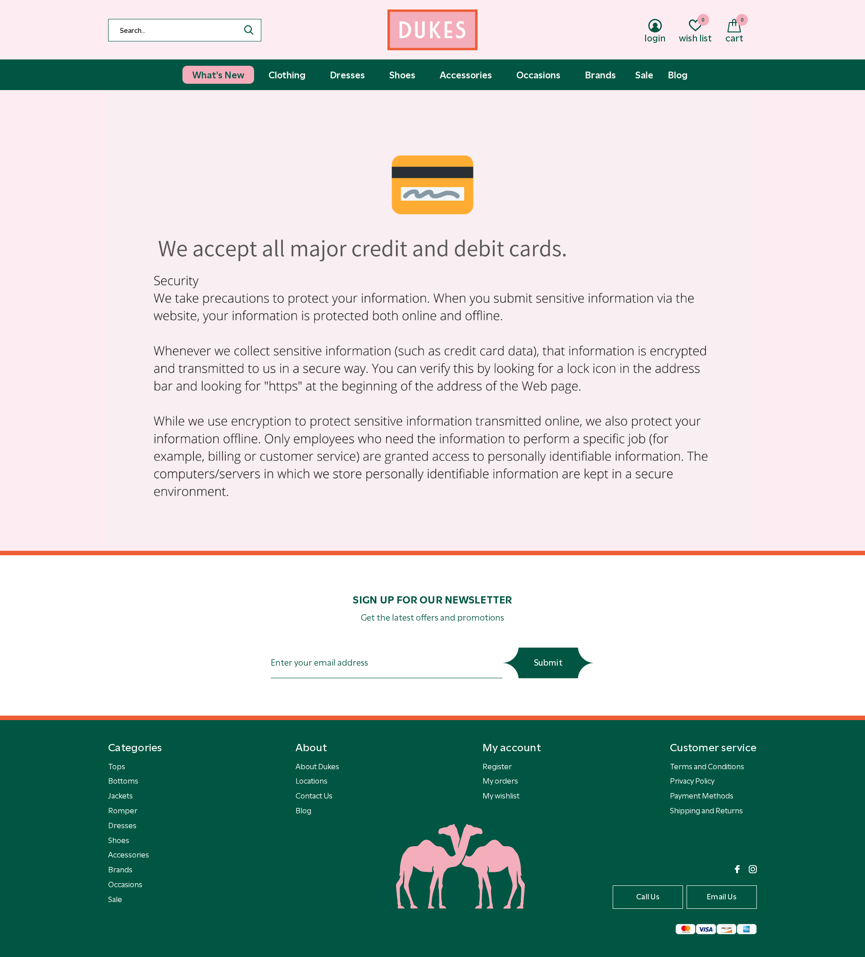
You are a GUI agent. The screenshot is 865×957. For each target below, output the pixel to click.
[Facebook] (737, 869)
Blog (303, 810)
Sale (115, 899)
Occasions (125, 884)
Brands (120, 869)
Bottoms (123, 780)
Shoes (118, 840)
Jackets (120, 795)
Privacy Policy (692, 780)
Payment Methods (701, 795)
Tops (116, 766)
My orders (500, 780)
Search (248, 30)
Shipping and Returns (706, 810)
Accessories (128, 854)
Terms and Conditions (707, 766)
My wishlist (501, 795)
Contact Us (314, 795)
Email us (722, 896)
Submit (548, 663)
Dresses (122, 825)
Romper (122, 810)
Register (497, 766)
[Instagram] (753, 869)
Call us (648, 896)
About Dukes (317, 766)
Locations (312, 780)
